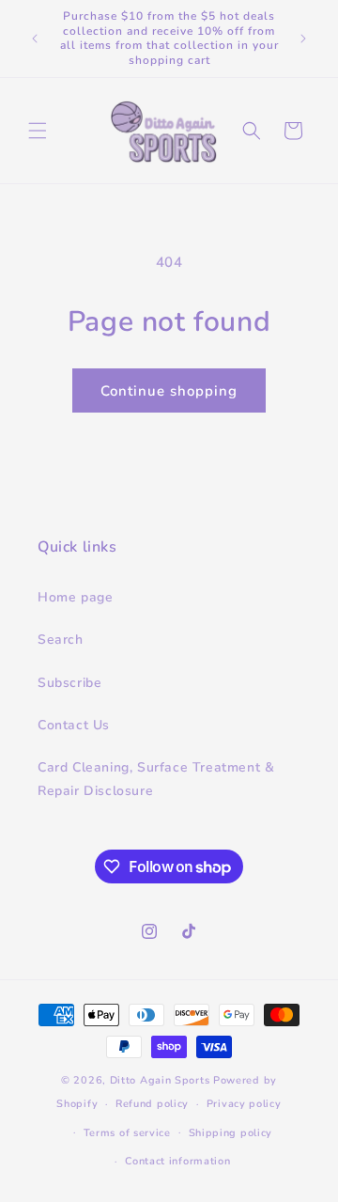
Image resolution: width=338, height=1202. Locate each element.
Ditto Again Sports (160, 1080)
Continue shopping (169, 391)
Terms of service (127, 1133)
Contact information (177, 1161)
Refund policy (152, 1104)
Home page (75, 597)
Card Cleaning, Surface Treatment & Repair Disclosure (156, 779)
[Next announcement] (303, 38)
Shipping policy (231, 1133)
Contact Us (74, 725)
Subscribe (69, 683)
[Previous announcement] (34, 38)
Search (61, 639)
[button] (37, 130)
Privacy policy (244, 1104)
